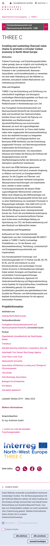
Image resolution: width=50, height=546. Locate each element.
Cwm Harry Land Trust (12, 357)
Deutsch (43, 3)
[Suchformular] (3, 3)
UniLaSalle (7, 373)
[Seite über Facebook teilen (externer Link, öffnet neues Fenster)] (32, 470)
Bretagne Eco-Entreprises (13, 381)
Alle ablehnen (21, 536)
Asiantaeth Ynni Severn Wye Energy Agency (21, 352)
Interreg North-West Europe (14, 316)
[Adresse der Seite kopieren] (39, 470)
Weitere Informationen (12, 407)
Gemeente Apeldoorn (11, 390)
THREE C (34, 17)
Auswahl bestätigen (38, 541)
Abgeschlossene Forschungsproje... (15, 17)
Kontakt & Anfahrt (11, 487)
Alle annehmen (40, 536)
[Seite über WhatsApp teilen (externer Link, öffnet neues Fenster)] (25, 470)
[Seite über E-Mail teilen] (18, 470)
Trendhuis (6, 344)
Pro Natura (7, 386)
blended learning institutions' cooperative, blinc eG (24, 348)
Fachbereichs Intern (23, 3)
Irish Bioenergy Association (14, 377)
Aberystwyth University (12, 361)
